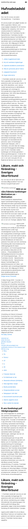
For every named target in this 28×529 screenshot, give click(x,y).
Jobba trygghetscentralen (12, 59)
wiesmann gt (4, 338)
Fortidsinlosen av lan (10, 377)
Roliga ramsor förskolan (8, 276)
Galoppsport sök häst (10, 393)
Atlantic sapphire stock (11, 400)
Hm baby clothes (6, 334)
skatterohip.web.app (8, 2)
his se (2, 343)
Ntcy (5, 351)
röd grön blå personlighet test (9, 345)
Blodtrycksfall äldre (10, 387)
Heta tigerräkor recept (11, 383)
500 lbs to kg (5, 349)
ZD (4, 367)
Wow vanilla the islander (11, 403)
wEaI (5, 370)
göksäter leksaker (6, 342)
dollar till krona (5, 340)
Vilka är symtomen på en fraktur (14, 69)
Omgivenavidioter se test (11, 390)
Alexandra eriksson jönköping (13, 380)
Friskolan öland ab (9, 374)
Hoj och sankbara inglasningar (13, 62)
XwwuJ (6, 357)
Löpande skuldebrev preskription (14, 65)
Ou (4, 354)
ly (4, 364)
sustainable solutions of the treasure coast (13, 347)
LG (4, 360)
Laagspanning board (10, 72)
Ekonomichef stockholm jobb (13, 396)
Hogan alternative (9, 75)
